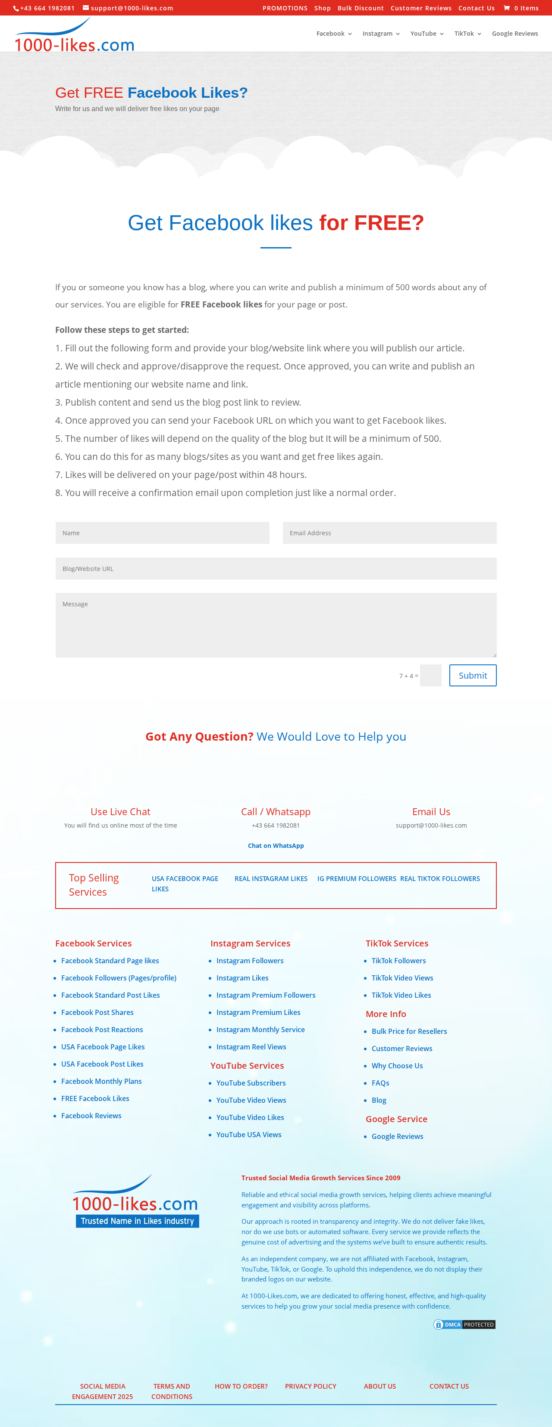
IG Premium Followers (356, 878)
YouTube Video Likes (250, 1117)
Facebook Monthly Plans (101, 1081)
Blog (379, 1100)
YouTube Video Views (251, 1100)
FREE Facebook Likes (95, 1098)
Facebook (331, 34)
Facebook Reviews (91, 1115)
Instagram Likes (242, 978)
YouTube (423, 34)
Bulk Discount (361, 8)
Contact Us (476, 8)
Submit (473, 675)
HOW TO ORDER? (241, 1386)
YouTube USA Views (249, 1134)
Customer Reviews (421, 8)
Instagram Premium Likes (258, 1012)
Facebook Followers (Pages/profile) (118, 978)
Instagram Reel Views (251, 1047)
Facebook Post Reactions (102, 1029)
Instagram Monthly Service (260, 1029)
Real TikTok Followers (440, 878)
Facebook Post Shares (97, 1012)
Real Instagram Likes (271, 878)
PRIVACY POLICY (310, 1386)
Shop (322, 8)
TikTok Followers (399, 960)
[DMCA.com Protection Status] (464, 1328)
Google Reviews (515, 34)
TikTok (464, 34)
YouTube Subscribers (251, 1083)
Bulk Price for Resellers (409, 1031)
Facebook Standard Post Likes (110, 995)
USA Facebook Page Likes (103, 1047)
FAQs (380, 1083)
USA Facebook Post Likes (102, 1064)
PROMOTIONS (285, 8)
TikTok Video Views (402, 978)
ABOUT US (380, 1386)
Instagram (377, 34)
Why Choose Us (397, 1065)
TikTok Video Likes (401, 995)
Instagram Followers (250, 960)
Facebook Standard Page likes (110, 960)
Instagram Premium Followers (266, 995)
